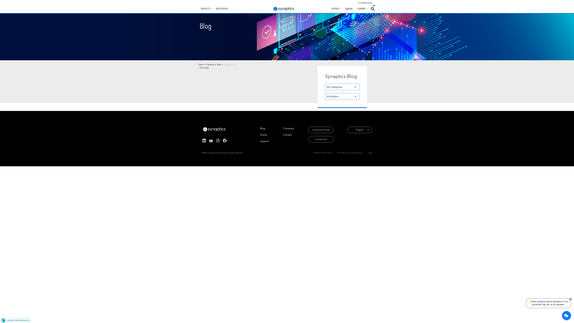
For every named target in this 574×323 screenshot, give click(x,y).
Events (263, 134)
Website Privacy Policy (323, 153)
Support (335, 8)
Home (201, 64)
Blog (218, 64)
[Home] (284, 9)
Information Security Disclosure (349, 153)
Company (361, 8)
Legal (370, 153)
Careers (349, 8)
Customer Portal (321, 129)
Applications (222, 8)
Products (205, 8)
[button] (16, 320)
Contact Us (321, 139)
